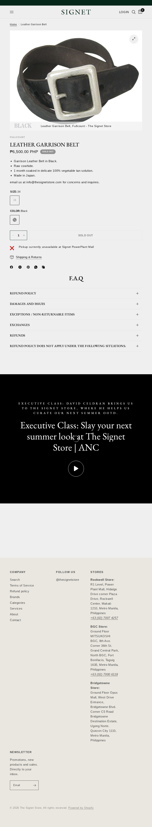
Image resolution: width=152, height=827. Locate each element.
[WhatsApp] (36, 267)
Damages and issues (27, 304)
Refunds (17, 335)
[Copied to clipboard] (44, 267)
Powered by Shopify (81, 807)
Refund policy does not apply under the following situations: (68, 346)
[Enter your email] (35, 785)
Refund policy (19, 591)
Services (16, 608)
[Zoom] (134, 39)
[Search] (133, 12)
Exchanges (20, 325)
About (14, 614)
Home (13, 24)
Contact (15, 620)
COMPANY (18, 572)
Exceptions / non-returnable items (42, 314)
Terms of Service (22, 585)
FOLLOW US (65, 572)
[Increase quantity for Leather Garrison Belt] (24, 235)
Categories (17, 602)
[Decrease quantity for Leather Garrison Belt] (13, 235)
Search (15, 579)
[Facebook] (12, 267)
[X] (20, 267)
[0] (139, 12)
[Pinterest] (29, 267)
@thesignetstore (67, 579)
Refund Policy (23, 293)
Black (14, 220)
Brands (15, 597)
